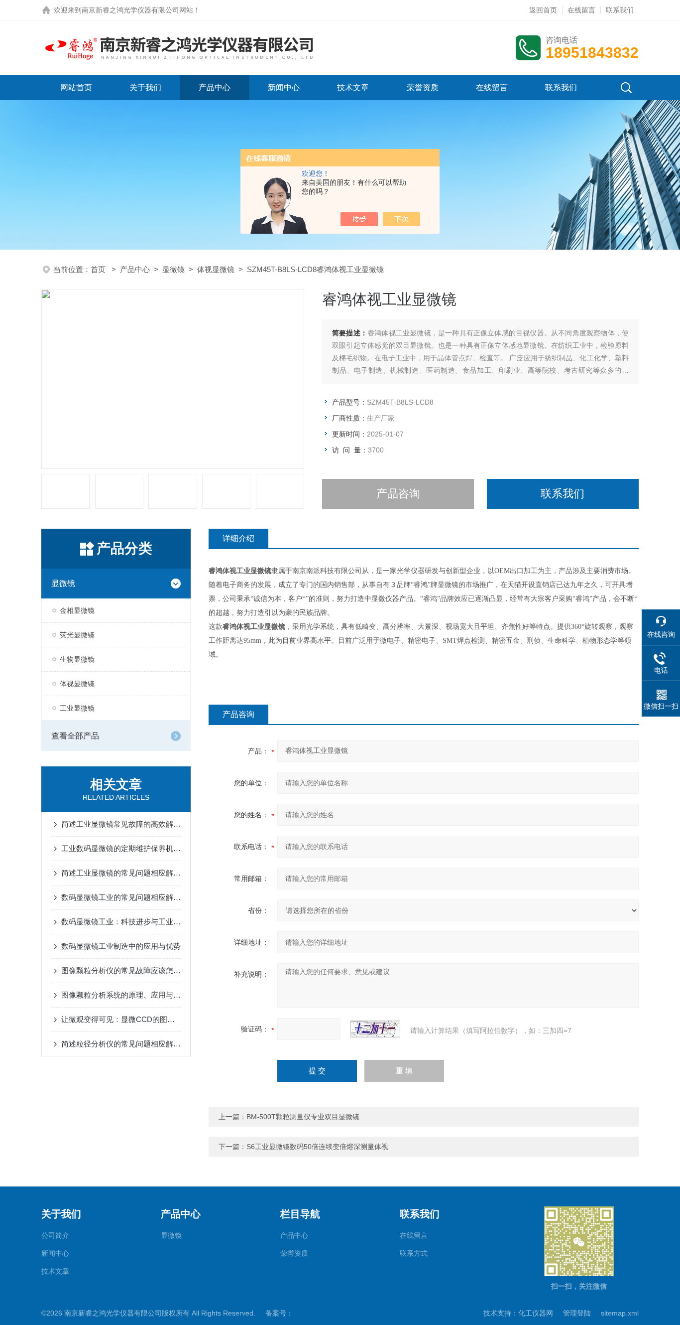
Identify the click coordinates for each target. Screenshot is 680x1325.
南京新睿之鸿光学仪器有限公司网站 (137, 10)
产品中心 (214, 87)
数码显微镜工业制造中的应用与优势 (121, 946)
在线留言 (581, 10)
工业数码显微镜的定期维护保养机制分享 (121, 848)
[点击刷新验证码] (375, 1029)
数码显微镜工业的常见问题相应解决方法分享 (121, 897)
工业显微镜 (77, 708)
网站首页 (76, 87)
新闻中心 (284, 87)
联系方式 (414, 1253)
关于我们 (145, 87)
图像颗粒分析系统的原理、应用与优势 (121, 995)
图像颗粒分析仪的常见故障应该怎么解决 (121, 970)
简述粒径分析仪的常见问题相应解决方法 (121, 1043)
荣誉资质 (423, 87)
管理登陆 (577, 1313)
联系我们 (620, 10)
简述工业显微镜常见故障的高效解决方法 (121, 824)
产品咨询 (398, 493)
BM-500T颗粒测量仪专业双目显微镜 (302, 1117)
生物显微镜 (77, 659)
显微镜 (173, 269)
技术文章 (353, 87)
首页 (99, 269)
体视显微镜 (215, 269)
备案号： (279, 1313)
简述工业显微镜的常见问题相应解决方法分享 (121, 873)
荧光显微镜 (77, 635)
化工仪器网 (535, 1313)
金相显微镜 (77, 610)
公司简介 (55, 1235)
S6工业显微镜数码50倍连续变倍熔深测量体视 (317, 1147)
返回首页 (543, 10)
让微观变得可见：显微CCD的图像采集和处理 (121, 1019)
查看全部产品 (75, 736)
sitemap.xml (620, 1313)
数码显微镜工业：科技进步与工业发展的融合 (121, 921)
